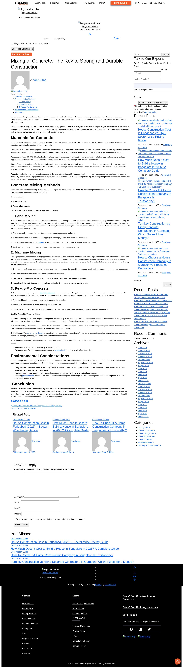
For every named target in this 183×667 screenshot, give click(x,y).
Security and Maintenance (149, 445)
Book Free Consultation (22, 49)
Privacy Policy (78, 631)
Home (45, 38)
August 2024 (143, 402)
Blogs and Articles (30, 638)
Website (17, 514)
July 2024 (142, 405)
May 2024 (142, 411)
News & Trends (145, 439)
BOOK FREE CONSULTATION (153, 103)
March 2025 (143, 381)
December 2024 (145, 390)
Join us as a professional (83, 603)
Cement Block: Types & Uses (22, 408)
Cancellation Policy (81, 641)
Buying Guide (144, 427)
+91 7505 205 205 (131, 622)
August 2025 (143, 366)
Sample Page (60, 38)
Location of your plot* (143, 89)
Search (137, 280)
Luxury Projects (29, 613)
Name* (164, 70)
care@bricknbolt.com (149, 622)
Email (17, 508)
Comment (19, 497)
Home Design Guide (147, 433)
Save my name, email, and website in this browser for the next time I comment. (50, 519)
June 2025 (142, 372)
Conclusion (19, 112)
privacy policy (151, 112)
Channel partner (79, 613)
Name (17, 502)
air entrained (60, 350)
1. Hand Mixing (25, 102)
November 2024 (145, 393)
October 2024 (144, 396)
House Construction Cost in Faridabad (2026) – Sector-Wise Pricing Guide (31, 426)
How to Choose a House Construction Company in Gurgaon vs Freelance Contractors (154, 263)
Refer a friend (78, 608)
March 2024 (143, 417)
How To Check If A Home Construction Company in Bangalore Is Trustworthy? (109, 426)
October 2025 (144, 360)
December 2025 (145, 354)
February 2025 (144, 384)
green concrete (28, 376)
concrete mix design (35, 333)
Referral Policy (79, 646)
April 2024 (142, 414)
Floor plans (27, 628)
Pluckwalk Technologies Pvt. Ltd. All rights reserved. (92, 663)
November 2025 (145, 357)
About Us (26, 633)
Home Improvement (146, 436)
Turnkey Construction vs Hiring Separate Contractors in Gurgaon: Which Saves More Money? (154, 231)
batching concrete (47, 293)
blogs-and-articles (29, 13)
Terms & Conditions (81, 626)
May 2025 (142, 375)
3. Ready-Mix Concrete (28, 107)
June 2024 (142, 408)
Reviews (26, 653)
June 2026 (142, 348)
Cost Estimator (28, 618)
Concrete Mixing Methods (25, 99)
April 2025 (142, 378)
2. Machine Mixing (26, 104)
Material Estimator (30, 623)
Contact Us (27, 648)
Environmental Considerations (26, 110)
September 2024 (145, 399)
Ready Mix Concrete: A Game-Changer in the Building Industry (37, 406)
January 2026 (144, 351)
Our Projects (27, 608)
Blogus (98, 585)
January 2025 (144, 387)
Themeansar (110, 585)
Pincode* (138, 97)
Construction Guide (21, 54)
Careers (25, 643)
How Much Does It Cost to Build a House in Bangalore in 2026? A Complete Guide (71, 426)
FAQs (74, 636)
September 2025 (145, 363)
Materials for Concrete (23, 96)
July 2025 (142, 369)
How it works (28, 603)
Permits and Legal (146, 442)
